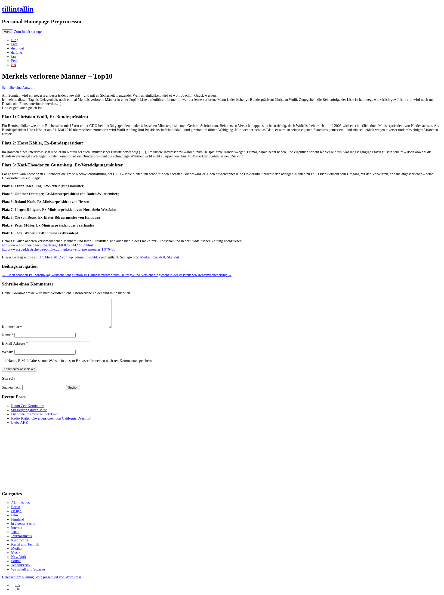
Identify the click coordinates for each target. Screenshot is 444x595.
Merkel (145, 257)
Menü (7, 32)
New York (18, 557)
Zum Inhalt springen (28, 32)
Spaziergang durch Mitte (29, 410)
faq (13, 56)
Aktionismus (20, 503)
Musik (15, 553)
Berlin (15, 507)
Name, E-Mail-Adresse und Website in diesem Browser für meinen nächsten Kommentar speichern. (80, 361)
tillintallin (18, 9)
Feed (14, 61)
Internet (16, 528)
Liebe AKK (19, 422)
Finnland (17, 519)
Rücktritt (158, 257)
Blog (14, 40)
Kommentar (12, 327)
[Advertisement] (31, 457)
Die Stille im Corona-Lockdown (34, 414)
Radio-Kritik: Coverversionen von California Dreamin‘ (51, 418)
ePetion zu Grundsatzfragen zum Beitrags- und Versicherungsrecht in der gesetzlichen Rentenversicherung (151, 275)
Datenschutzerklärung (18, 577)
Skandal (173, 257)
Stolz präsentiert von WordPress (58, 577)
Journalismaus (21, 536)
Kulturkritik (19, 540)
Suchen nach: (12, 387)
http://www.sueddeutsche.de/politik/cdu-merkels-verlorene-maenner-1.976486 (58, 249)
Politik (93, 257)
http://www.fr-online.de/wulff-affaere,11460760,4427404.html (47, 245)
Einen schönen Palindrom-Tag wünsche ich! (36, 275)
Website (7, 352)
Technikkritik (21, 565)
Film (14, 515)
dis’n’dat (17, 48)
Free (14, 44)
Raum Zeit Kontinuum (27, 406)
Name (7, 335)
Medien (16, 548)
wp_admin (76, 257)
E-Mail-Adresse (15, 343)
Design (16, 511)
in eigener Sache (23, 523)
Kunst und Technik (25, 544)
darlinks (17, 52)
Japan (15, 532)
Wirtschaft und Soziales (28, 569)
